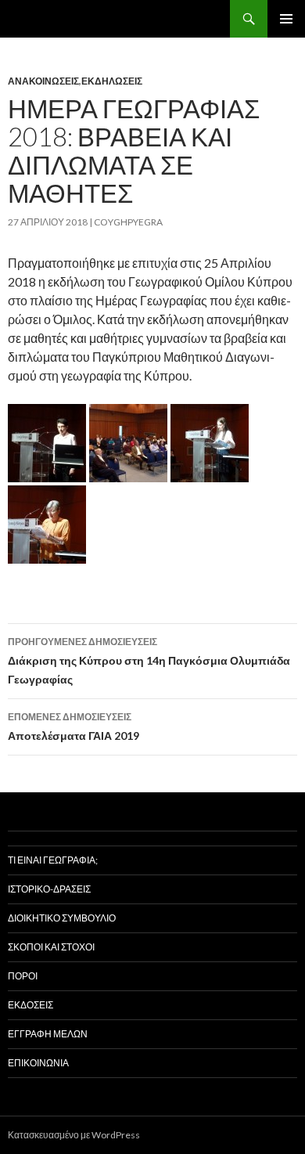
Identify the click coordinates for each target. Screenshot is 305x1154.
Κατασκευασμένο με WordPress (74, 1135)
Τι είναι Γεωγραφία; (53, 860)
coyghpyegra (128, 222)
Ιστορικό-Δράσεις (49, 889)
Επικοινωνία (38, 1063)
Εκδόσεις (30, 1005)
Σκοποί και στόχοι (51, 947)
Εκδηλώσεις (111, 81)
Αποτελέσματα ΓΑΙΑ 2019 (73, 726)
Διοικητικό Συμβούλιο (62, 918)
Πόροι (23, 976)
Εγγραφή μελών (48, 1034)
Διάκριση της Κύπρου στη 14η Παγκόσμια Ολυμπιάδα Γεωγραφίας (149, 661)
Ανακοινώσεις (43, 81)
